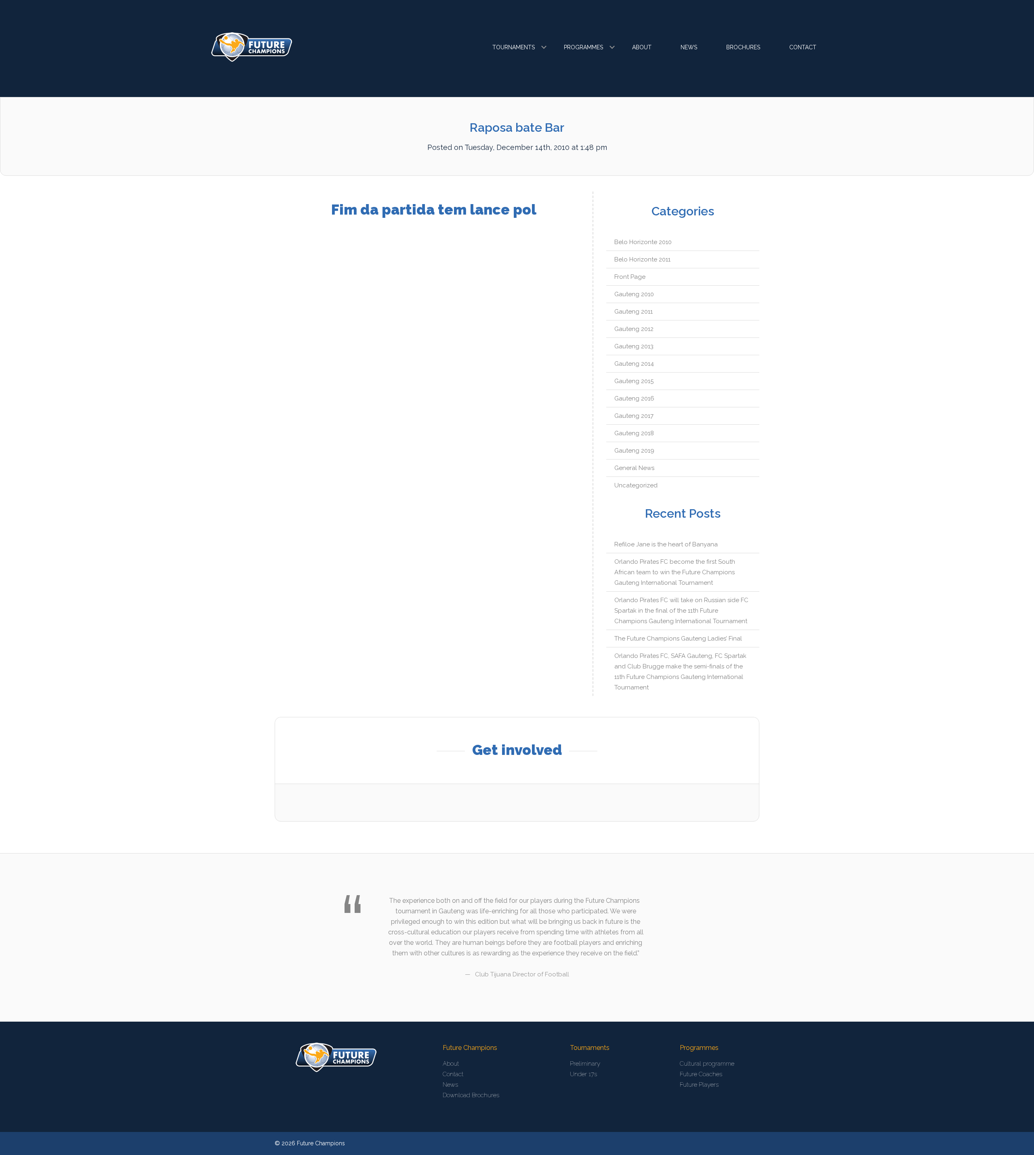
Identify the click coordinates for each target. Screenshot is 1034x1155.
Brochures (743, 47)
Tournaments (513, 47)
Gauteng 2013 (634, 346)
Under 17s (583, 1074)
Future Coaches (701, 1074)
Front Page (629, 276)
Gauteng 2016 (634, 398)
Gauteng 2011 (633, 311)
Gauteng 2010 (634, 294)
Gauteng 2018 (634, 433)
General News (634, 468)
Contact (802, 47)
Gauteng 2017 (634, 415)
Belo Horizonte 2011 (642, 259)
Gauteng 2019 (634, 450)
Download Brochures (471, 1095)
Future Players (699, 1084)
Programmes (583, 47)
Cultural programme (707, 1063)
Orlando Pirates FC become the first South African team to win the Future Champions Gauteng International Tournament (674, 572)
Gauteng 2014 (634, 363)
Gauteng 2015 (634, 381)
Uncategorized (636, 485)
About (642, 47)
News (689, 47)
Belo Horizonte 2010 (643, 242)
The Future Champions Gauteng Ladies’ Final (678, 638)
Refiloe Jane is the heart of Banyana (666, 544)
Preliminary (585, 1063)
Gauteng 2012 (634, 329)
